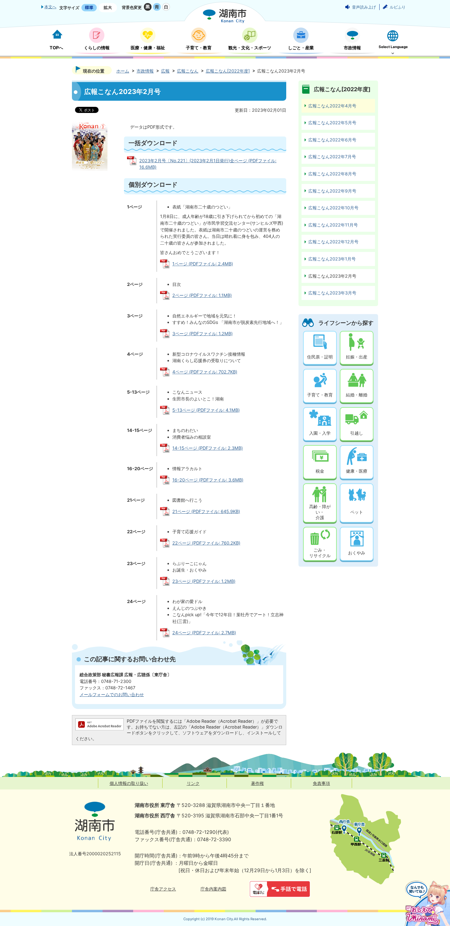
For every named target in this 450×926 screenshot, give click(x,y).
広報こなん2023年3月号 (332, 292)
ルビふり (398, 7)
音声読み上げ (364, 7)
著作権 (257, 783)
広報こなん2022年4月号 (332, 105)
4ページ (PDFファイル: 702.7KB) (204, 371)
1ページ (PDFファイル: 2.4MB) (202, 263)
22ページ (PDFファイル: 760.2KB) (206, 542)
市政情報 (145, 70)
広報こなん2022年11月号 (333, 224)
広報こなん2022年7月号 (332, 156)
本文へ (50, 6)
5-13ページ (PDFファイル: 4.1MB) (206, 410)
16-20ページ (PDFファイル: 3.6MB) (207, 479)
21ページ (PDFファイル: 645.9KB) (206, 511)
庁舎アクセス (163, 888)
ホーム (122, 70)
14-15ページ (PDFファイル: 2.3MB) (207, 448)
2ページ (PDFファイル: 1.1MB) (202, 295)
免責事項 (321, 783)
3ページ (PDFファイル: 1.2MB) (202, 333)
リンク (193, 783)
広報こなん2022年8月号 (332, 173)
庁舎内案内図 (213, 888)
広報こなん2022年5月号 (332, 122)
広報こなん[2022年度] (228, 70)
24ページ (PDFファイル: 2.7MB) (204, 632)
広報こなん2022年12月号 (333, 241)
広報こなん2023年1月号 (332, 258)
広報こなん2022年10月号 (333, 207)
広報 (165, 70)
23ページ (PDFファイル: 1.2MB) (203, 581)
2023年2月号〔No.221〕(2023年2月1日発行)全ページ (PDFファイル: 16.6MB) (207, 164)
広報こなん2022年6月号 (332, 139)
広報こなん (187, 70)
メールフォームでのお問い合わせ (112, 694)
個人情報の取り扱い (129, 783)
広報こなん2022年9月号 (332, 190)
